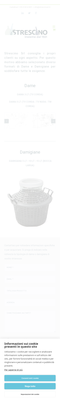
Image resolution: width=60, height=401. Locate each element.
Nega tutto (30, 386)
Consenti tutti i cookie (30, 378)
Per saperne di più (13, 369)
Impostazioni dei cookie (30, 394)
